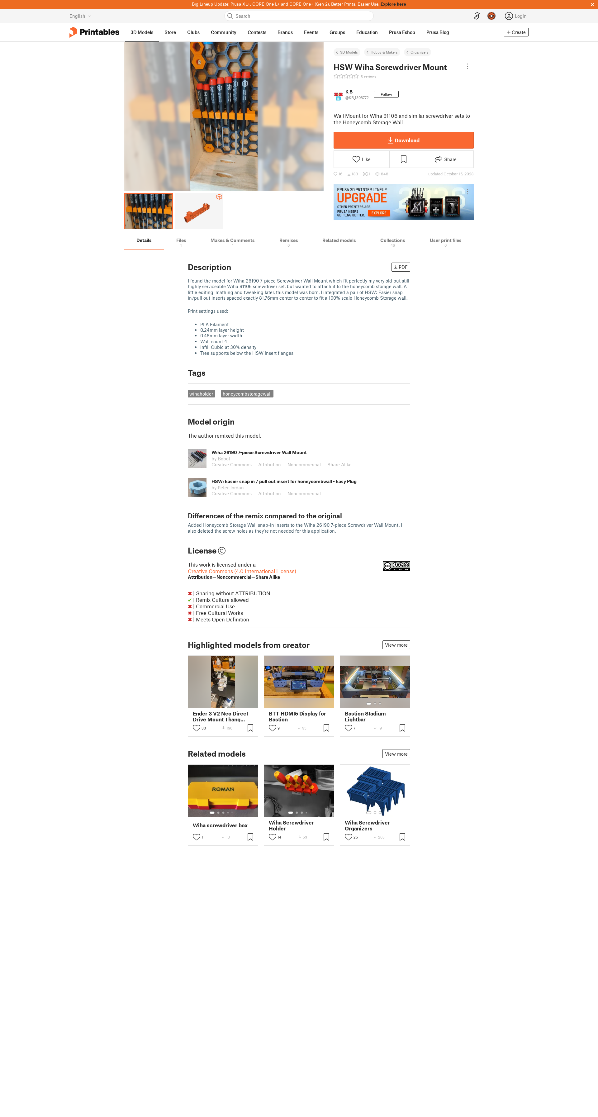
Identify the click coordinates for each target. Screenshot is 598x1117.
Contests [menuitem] (257, 32)
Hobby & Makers (384, 52)
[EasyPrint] (477, 16)
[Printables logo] (94, 32)
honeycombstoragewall (247, 394)
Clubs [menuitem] (193, 32)
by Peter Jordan (227, 487)
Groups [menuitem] (337, 32)
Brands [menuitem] (285, 32)
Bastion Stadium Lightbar (365, 716)
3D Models (349, 52)
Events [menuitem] (311, 32)
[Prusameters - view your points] (491, 16)
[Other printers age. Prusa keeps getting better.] (404, 202)
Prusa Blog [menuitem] (437, 32)
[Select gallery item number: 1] (368, 703)
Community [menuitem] (223, 32)
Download (407, 140)
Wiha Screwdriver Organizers (367, 825)
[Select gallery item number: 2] (375, 703)
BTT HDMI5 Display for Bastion (297, 716)
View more (396, 645)
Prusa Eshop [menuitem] (402, 32)
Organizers (420, 52)
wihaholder (201, 394)
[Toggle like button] (196, 728)
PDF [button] (403, 267)
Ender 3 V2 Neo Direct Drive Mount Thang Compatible (220, 716)
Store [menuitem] (170, 32)
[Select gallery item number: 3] (380, 703)
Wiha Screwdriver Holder (291, 825)
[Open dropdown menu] (467, 66)
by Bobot (220, 458)
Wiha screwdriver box (220, 825)
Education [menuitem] (367, 32)
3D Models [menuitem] (142, 32)
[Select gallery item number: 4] (228, 812)
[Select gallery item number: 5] (232, 812)
